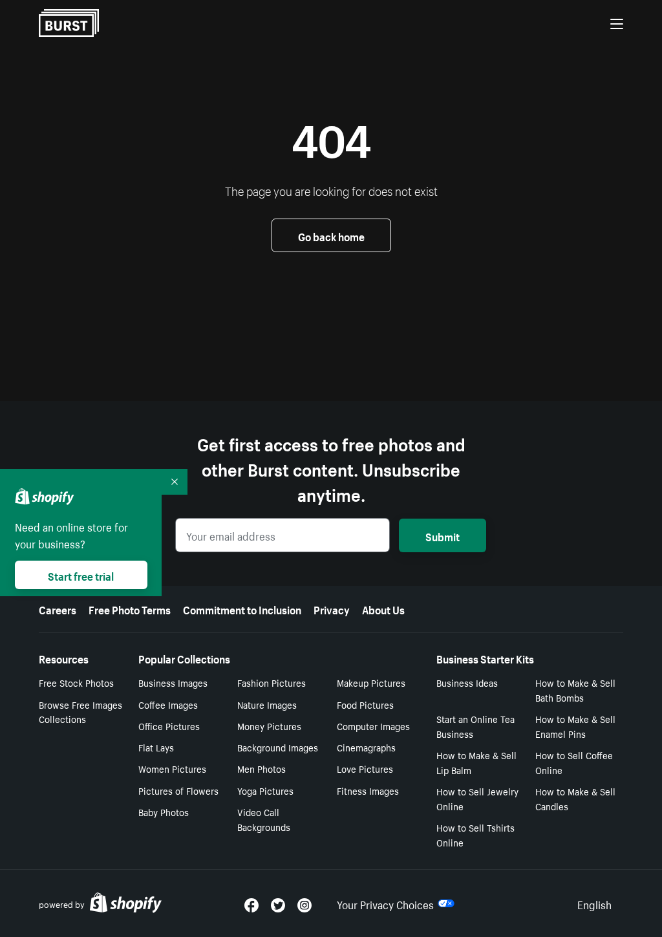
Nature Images (267, 704)
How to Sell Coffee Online (574, 762)
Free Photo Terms (130, 608)
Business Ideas (467, 682)
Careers (57, 608)
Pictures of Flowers (178, 790)
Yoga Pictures (265, 790)
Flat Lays (156, 747)
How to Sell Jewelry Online (477, 798)
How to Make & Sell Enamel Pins (575, 725)
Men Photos (261, 768)
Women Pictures (172, 768)
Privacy (332, 608)
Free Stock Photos (76, 682)
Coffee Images (168, 704)
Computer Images (373, 725)
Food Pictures (365, 704)
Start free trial (81, 574)
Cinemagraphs (366, 747)
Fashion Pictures (271, 682)
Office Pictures (169, 725)
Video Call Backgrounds (263, 819)
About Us (383, 608)
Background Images (277, 747)
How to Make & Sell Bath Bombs (575, 689)
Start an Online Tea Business (475, 725)
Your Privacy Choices (385, 903)
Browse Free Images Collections (80, 711)
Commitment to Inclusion (242, 608)
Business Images (173, 682)
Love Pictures (365, 768)
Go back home (331, 235)
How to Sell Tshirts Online (475, 834)
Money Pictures (269, 725)
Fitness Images (368, 790)
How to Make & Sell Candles (575, 798)
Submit (442, 535)
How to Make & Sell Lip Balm (476, 762)
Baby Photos (163, 811)
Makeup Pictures (371, 682)
